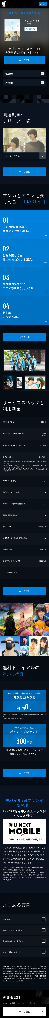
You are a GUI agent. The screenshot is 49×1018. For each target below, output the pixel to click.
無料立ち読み (31, 29)
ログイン (43, 4)
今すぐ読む (24, 60)
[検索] (36, 4)
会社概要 (12, 1003)
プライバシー (22, 1003)
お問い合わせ (33, 1003)
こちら (42, 469)
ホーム (5, 1003)
